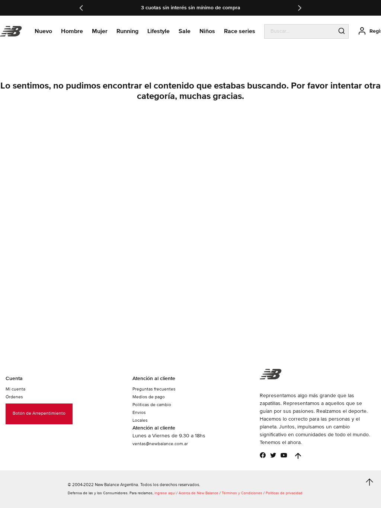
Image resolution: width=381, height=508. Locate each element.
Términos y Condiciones (242, 493)
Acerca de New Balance (198, 493)
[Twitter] (273, 455)
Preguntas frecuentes (154, 389)
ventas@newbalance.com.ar (160, 444)
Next (299, 8)
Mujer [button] (100, 31)
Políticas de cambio (151, 405)
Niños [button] (207, 31)
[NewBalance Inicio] (11, 31)
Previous (82, 8)
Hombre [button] (72, 31)
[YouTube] (284, 455)
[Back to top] (298, 455)
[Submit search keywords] (341, 32)
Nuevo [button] (43, 31)
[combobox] (300, 31)
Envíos (139, 412)
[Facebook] (263, 455)
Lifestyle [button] (158, 31)
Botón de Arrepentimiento (39, 413)
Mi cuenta (15, 389)
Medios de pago (148, 397)
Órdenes (14, 397)
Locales (140, 420)
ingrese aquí (164, 493)
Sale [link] (184, 31)
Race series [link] (239, 31)
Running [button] (127, 31)
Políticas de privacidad (284, 493)
